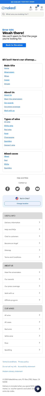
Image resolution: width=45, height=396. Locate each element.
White (6, 164)
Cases (6, 80)
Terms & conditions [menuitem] (10, 361)
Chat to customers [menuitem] (11, 236)
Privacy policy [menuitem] (23, 361)
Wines (6, 76)
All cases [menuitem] (8, 322)
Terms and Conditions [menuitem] (13, 257)
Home (6, 68)
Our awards (9, 103)
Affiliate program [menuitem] (11, 300)
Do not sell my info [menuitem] (9, 366)
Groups (7, 84)
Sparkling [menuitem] (8, 350)
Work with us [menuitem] (9, 293)
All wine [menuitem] (8, 315)
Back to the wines (14, 45)
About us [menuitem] (9, 265)
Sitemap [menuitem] (8, 250)
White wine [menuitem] (9, 336)
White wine (8, 126)
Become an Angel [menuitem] (11, 243)
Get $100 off (16, 2)
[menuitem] (7, 188)
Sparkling (8, 141)
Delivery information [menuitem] (12, 222)
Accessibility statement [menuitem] (26, 366)
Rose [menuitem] (6, 343)
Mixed (6, 156)
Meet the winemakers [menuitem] (13, 272)
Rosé (6, 134)
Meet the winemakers (13, 99)
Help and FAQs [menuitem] (10, 229)
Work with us (9, 111)
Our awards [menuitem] (9, 279)
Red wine (8, 130)
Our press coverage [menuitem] (12, 286)
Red (5, 160)
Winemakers (9, 72)
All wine (7, 122)
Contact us (23, 182)
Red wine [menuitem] (8, 329)
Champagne (9, 137)
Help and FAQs (22, 178)
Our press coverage (12, 107)
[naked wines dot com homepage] (8, 8)
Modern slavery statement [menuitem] (12, 371)
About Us (8, 95)
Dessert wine (9, 145)
